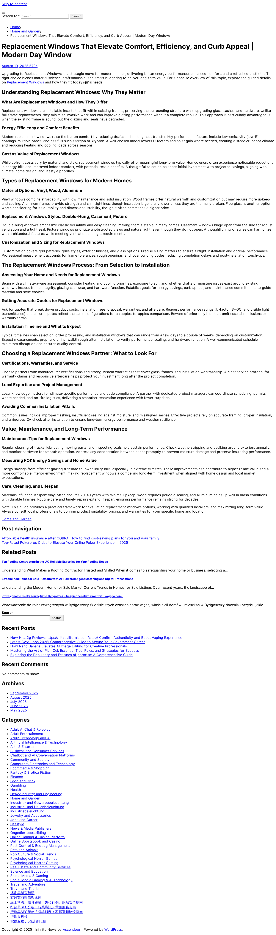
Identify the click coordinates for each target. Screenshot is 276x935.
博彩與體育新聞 (22, 893)
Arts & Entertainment (27, 746)
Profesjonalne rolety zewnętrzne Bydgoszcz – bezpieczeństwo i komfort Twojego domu (62, 596)
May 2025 (18, 710)
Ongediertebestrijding (28, 832)
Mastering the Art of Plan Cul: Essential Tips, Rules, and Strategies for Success (74, 650)
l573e (33, 66)
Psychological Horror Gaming (34, 863)
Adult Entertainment (26, 734)
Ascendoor (71, 929)
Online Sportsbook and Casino (35, 841)
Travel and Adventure (27, 884)
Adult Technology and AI (30, 738)
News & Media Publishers (30, 828)
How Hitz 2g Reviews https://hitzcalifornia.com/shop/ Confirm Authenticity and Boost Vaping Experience (96, 637)
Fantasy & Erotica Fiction (30, 772)
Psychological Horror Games (33, 858)
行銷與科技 (19, 916)
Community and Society (30, 759)
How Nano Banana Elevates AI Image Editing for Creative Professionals (68, 646)
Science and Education (29, 871)
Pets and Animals (24, 850)
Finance (16, 777)
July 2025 (18, 701)
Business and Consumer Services (37, 751)
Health (15, 789)
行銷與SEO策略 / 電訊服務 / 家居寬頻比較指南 (46, 912)
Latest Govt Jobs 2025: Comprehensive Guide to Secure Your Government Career (77, 642)
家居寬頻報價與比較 (25, 897)
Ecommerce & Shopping (30, 768)
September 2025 (24, 693)
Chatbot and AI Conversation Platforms (42, 755)
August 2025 (20, 697)
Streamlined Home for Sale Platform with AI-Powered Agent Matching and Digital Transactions (67, 579)
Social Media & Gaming (29, 875)
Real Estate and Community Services (40, 867)
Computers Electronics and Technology (42, 764)
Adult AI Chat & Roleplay (30, 729)
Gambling (18, 785)
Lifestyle (17, 824)
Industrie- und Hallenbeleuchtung (37, 807)
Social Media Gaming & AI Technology (41, 880)
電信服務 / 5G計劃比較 (28, 921)
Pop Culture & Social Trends (33, 854)
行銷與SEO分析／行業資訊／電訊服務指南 (43, 907)
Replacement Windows (25, 82)
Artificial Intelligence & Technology (38, 742)
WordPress (113, 929)
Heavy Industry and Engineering (36, 794)
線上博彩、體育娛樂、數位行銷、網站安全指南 (46, 902)
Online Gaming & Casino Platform (37, 837)
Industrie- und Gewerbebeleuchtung (39, 802)
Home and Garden (16, 519)
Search (8, 612)
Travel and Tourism (25, 888)
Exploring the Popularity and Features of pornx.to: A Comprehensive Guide (71, 655)
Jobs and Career (24, 820)
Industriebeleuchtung (27, 811)
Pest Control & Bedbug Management (40, 845)
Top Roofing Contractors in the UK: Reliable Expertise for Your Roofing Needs (55, 561)
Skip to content (14, 4)
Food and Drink (22, 781)
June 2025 (19, 706)
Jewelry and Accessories (30, 815)
